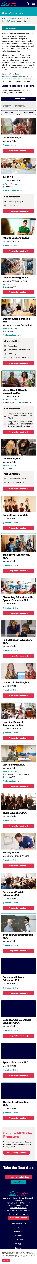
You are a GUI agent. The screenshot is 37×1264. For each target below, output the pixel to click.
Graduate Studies (8, 21)
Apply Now (18, 1182)
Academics (12, 19)
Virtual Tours (18, 1232)
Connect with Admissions (18, 1177)
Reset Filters (29, 113)
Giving (18, 1227)
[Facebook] (9, 1214)
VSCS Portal (18, 1240)
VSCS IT (18, 1244)
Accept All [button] (6, 1260)
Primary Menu (33, 3)
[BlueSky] (17, 1214)
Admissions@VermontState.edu (14, 76)
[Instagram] (13, 1214)
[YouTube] (24, 1214)
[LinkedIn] (20, 1214)
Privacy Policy (22, 1257)
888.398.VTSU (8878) (18, 1208)
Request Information (18, 1218)
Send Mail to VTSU (18, 1223)
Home (4, 19)
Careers (18, 1236)
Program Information (17, 151)
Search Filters (20, 98)
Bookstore (18, 1248)
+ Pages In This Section (12, 28)
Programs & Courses (26, 19)
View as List (9, 113)
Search (27, 3)
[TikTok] (28, 1214)
